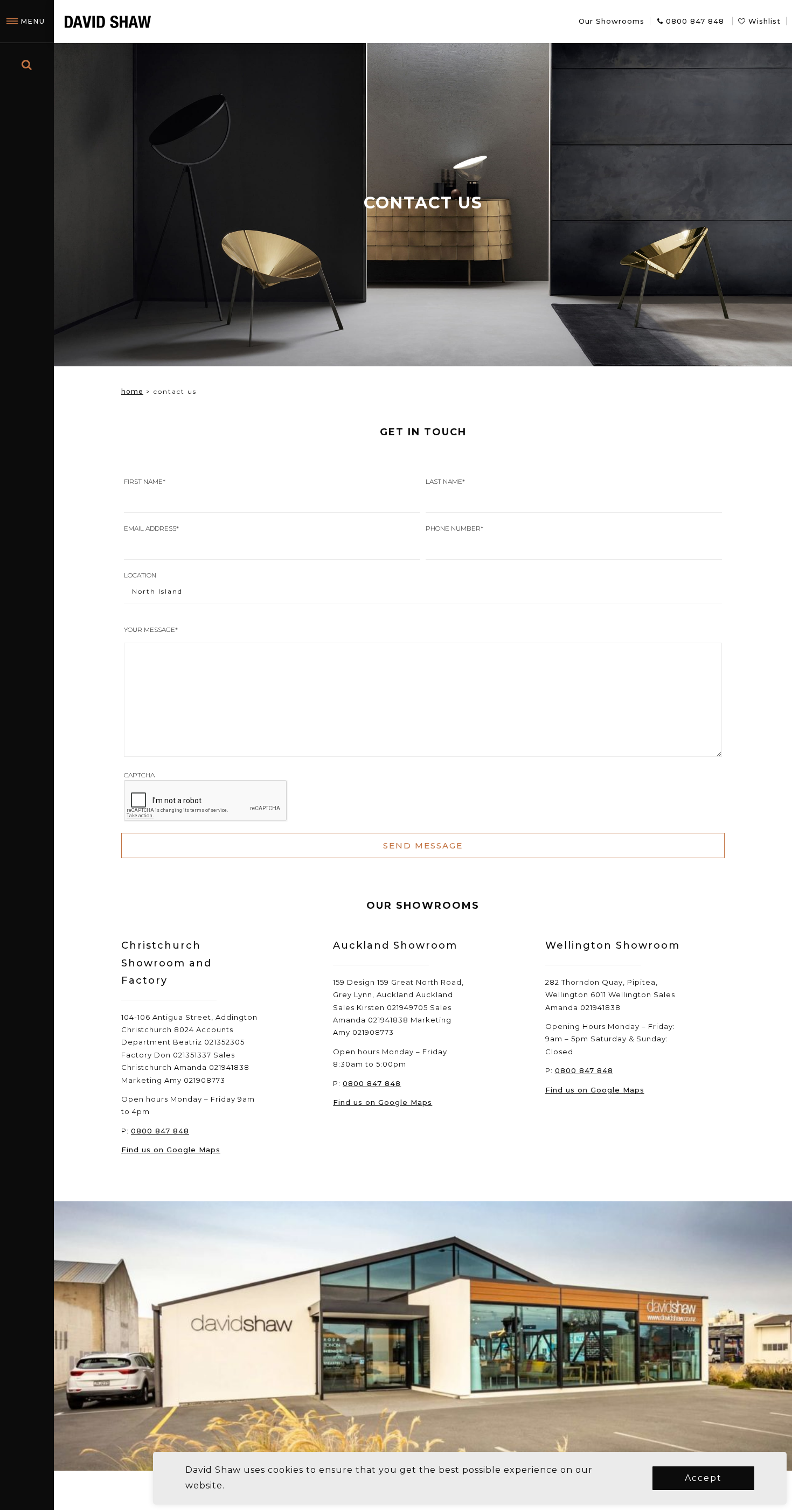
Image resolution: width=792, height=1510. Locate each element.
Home (132, 391)
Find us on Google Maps (170, 1149)
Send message (423, 845)
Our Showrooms (611, 21)
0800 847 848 (160, 1130)
